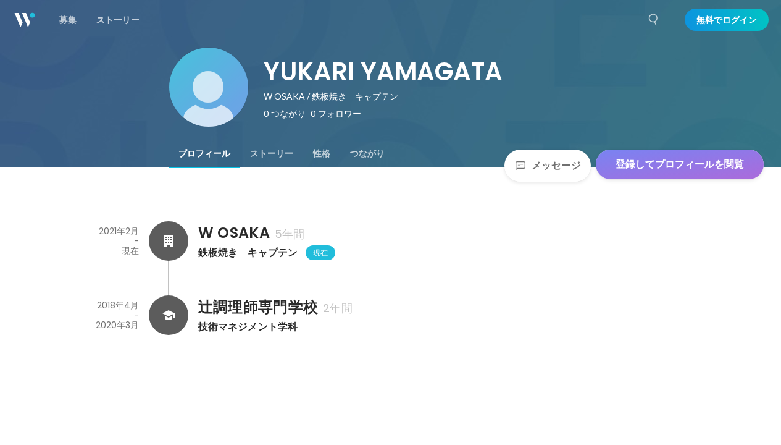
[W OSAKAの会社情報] (168, 241)
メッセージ (556, 165)
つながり (367, 153)
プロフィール (204, 153)
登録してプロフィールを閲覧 (680, 164)
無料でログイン (726, 20)
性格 (321, 153)
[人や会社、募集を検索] (653, 19)
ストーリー (271, 153)
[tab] (204, 153)
